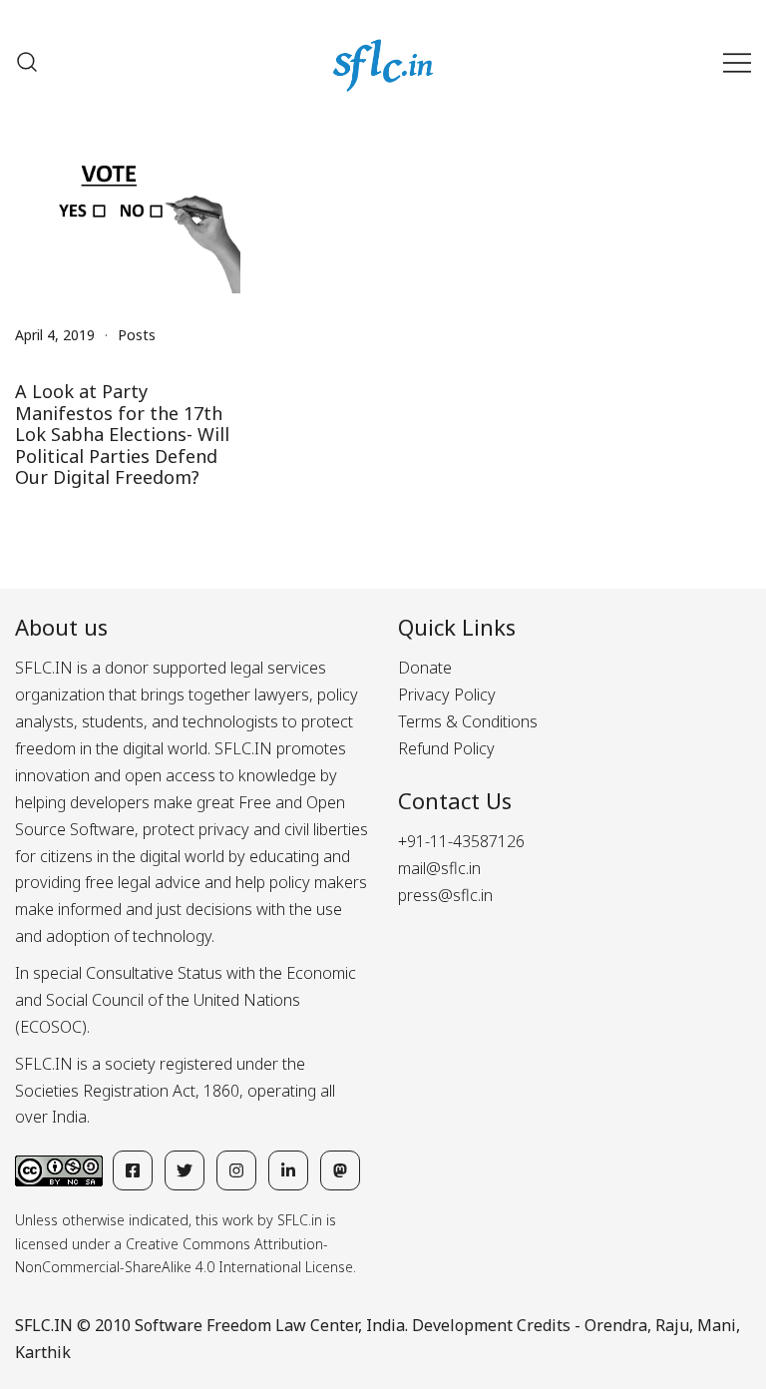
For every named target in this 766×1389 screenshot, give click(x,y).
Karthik (43, 1352)
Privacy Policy (447, 694)
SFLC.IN (44, 1325)
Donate (425, 668)
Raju (672, 1325)
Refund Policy (446, 748)
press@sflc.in (445, 895)
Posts (137, 334)
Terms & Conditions (468, 721)
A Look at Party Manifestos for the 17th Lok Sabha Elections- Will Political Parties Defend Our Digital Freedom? (122, 434)
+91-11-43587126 (461, 841)
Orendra (615, 1325)
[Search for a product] (27, 62)
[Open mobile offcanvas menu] (737, 62)
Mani (716, 1325)
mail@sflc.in (439, 868)
